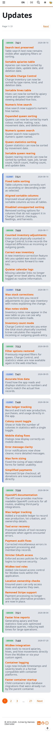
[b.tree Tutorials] (46, 723)
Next (46, 26)
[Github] (43, 723)
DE (31, 2)
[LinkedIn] (39, 723)
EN (23, 2)
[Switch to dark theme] (45, 2)
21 (30, 701)
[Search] (38, 2)
